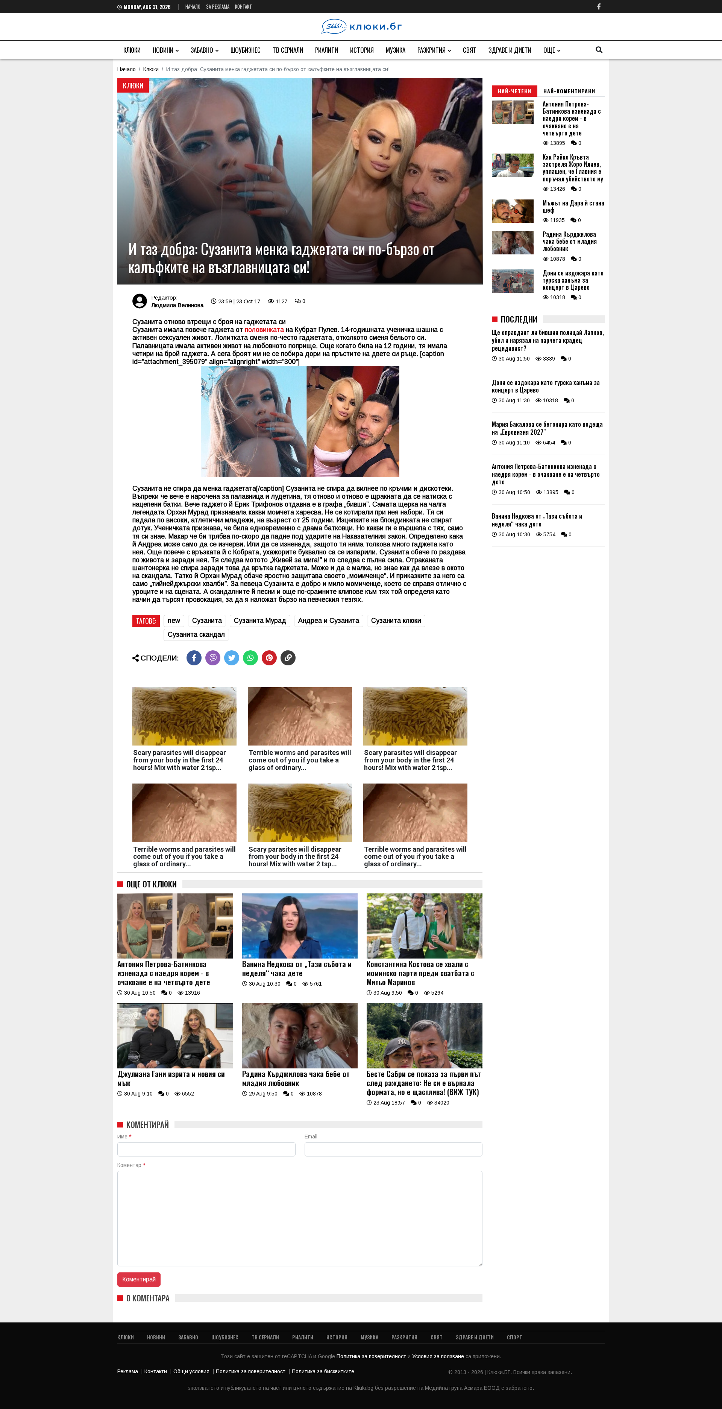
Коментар (131, 1165)
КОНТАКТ (243, 6)
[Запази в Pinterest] (269, 657)
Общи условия (191, 1371)
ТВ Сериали (288, 50)
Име (124, 1136)
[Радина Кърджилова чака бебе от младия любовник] (300, 1067)
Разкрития (431, 50)
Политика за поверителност (372, 1356)
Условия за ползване (439, 1356)
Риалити (326, 50)
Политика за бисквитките (323, 1371)
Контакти (155, 1371)
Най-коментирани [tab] (569, 91)
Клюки (132, 50)
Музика (395, 50)
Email (311, 1136)
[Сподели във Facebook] (194, 657)
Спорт (514, 1337)
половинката (263, 329)
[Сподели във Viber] (212, 657)
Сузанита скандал (196, 634)
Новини (163, 50)
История (362, 50)
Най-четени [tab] (514, 91)
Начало (192, 6)
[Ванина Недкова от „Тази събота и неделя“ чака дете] (300, 957)
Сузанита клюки (396, 620)
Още (549, 50)
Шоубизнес (246, 50)
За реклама (217, 6)
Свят (469, 50)
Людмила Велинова (177, 305)
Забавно (202, 50)
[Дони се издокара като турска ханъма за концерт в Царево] (513, 291)
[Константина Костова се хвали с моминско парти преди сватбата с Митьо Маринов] (424, 957)
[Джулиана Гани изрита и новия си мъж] (175, 1067)
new (174, 620)
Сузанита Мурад (260, 620)
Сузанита (207, 620)
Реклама (127, 1371)
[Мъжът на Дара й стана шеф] (513, 221)
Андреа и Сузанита (328, 620)
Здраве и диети (509, 50)
